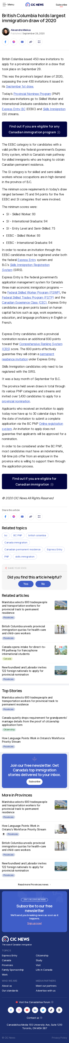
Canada (7, 658)
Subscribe (61, 4)
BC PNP (17, 535)
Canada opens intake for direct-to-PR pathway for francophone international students (24, 650)
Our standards (10, 990)
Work (4, 974)
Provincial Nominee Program (32, 94)
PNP (6, 556)
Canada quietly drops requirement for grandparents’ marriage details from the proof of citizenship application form (34, 721)
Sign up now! (34, 923)
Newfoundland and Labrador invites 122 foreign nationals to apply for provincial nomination (24, 671)
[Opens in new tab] (11, 1010)
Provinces (8, 617)
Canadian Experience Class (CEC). (24, 302)
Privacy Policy (59, 1037)
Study (39, 960)
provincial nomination (16, 401)
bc (5, 535)
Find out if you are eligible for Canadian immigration (34, 481)
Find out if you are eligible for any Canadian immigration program (34, 129)
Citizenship (9, 729)
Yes (25, 583)
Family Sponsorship (13, 969)
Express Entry (26, 260)
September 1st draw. (20, 86)
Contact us (33, 1017)
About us (7, 985)
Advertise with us (45, 990)
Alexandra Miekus (21, 29)
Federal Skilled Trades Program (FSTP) (28, 297)
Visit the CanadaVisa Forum (35, 1002)
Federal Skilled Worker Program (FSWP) (33, 292)
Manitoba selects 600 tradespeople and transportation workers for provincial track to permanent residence (24, 607)
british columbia (37, 535)
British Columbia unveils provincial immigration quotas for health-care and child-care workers (24, 630)
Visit (38, 965)
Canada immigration (15, 542)
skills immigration (24, 556)
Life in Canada (44, 969)
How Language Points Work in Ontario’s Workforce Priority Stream (24, 827)
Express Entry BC (13, 109)
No (43, 583)
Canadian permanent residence (22, 549)
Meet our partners (46, 985)
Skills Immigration (54, 109)
